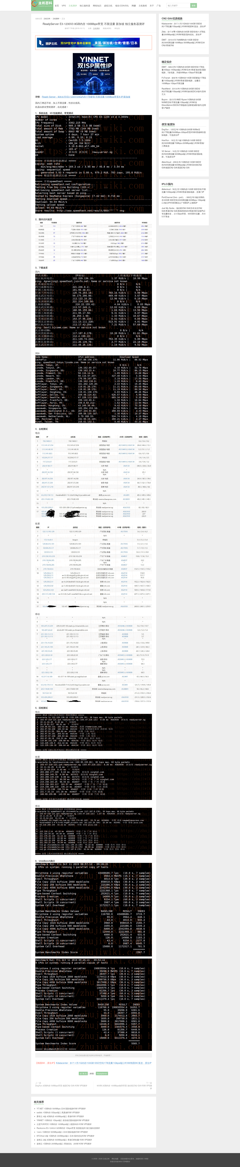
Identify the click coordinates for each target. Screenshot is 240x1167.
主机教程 (143, 5)
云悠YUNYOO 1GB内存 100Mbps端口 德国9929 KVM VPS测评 (64, 1124)
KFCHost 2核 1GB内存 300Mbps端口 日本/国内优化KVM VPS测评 (65, 1135)
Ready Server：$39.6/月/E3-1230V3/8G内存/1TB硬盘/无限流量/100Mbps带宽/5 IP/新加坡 (86, 96)
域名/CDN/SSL (122, 5)
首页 (57, 5)
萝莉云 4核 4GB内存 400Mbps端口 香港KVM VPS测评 (60, 1116)
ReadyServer (102, 1073)
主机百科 (42, 5)
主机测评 (73, 5)
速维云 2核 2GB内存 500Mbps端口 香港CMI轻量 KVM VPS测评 (64, 1139)
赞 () (84, 1073)
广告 (159, 5)
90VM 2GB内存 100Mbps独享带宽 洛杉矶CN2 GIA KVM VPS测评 (124, 1087)
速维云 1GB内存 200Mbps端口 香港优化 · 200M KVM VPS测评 (64, 1143)
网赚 (134, 5)
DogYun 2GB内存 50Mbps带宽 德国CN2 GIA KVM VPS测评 (61, 1085)
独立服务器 (85, 5)
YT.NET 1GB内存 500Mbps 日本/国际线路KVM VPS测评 (61, 1108)
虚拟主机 (108, 5)
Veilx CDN (122, 1161)
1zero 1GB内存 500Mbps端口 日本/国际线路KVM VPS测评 (62, 1132)
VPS (64, 5)
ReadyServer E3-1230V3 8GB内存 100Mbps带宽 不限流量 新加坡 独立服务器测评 (94, 24)
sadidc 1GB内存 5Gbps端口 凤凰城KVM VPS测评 (58, 1112)
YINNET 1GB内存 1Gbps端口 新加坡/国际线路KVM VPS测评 (63, 1120)
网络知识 (97, 5)
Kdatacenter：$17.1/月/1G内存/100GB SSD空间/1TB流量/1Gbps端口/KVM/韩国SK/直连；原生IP (104, 1063)
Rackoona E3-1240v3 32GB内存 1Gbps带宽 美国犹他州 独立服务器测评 (68, 1128)
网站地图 (115, 1158)
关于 (152, 5)
